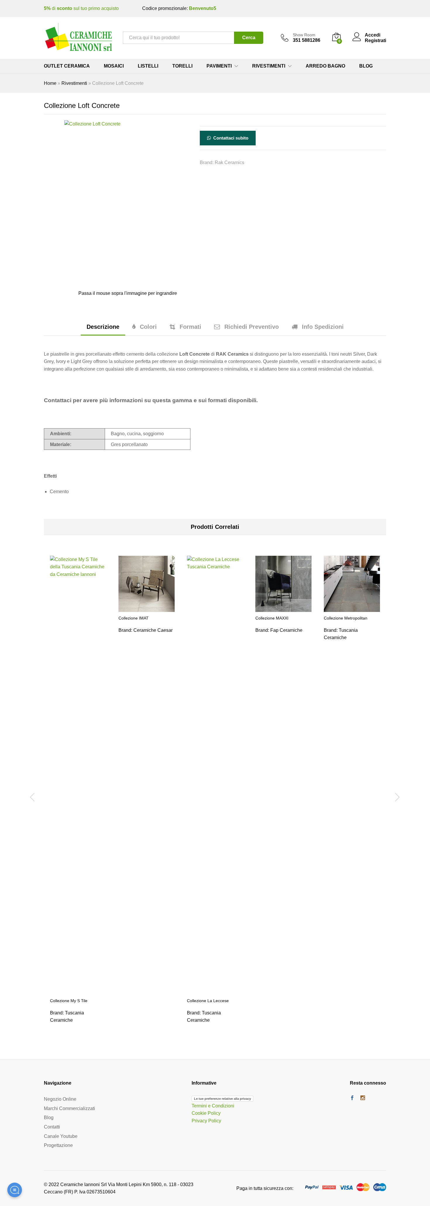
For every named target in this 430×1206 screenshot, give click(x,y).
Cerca (248, 37)
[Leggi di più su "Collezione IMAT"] (147, 608)
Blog (366, 66)
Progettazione (58, 1145)
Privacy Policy (206, 1120)
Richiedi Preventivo (251, 327)
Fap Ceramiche (286, 630)
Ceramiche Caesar (153, 630)
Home (50, 83)
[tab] (103, 330)
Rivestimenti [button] (268, 66)
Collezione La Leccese (208, 1000)
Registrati (375, 40)
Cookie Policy (206, 1113)
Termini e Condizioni (213, 1105)
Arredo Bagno (325, 66)
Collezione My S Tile (68, 1000)
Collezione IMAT (133, 618)
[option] (78, 796)
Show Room (304, 34)
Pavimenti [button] (219, 66)
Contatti (52, 1126)
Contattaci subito (230, 137)
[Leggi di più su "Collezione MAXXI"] (283, 608)
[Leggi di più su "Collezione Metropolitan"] (352, 608)
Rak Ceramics (229, 162)
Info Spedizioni (323, 327)
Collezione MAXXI (271, 618)
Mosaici (114, 66)
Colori (148, 327)
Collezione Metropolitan (345, 618)
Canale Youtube (61, 1136)
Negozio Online (60, 1099)
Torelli (182, 66)
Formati (190, 327)
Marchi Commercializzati (69, 1108)
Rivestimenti (74, 83)
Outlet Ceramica (67, 66)
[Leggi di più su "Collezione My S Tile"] (78, 991)
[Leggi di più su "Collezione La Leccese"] (215, 991)
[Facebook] (352, 1098)
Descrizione (103, 327)
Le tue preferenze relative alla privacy (222, 1098)
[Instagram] (362, 1098)
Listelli (148, 66)
